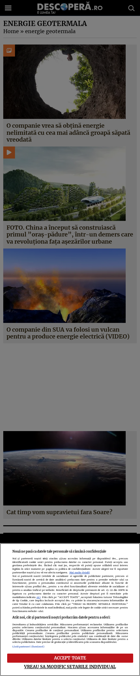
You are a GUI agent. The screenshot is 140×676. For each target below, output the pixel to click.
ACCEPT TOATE (70, 657)
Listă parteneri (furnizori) (28, 646)
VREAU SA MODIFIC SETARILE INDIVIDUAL (70, 666)
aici (38, 597)
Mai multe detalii (79, 572)
